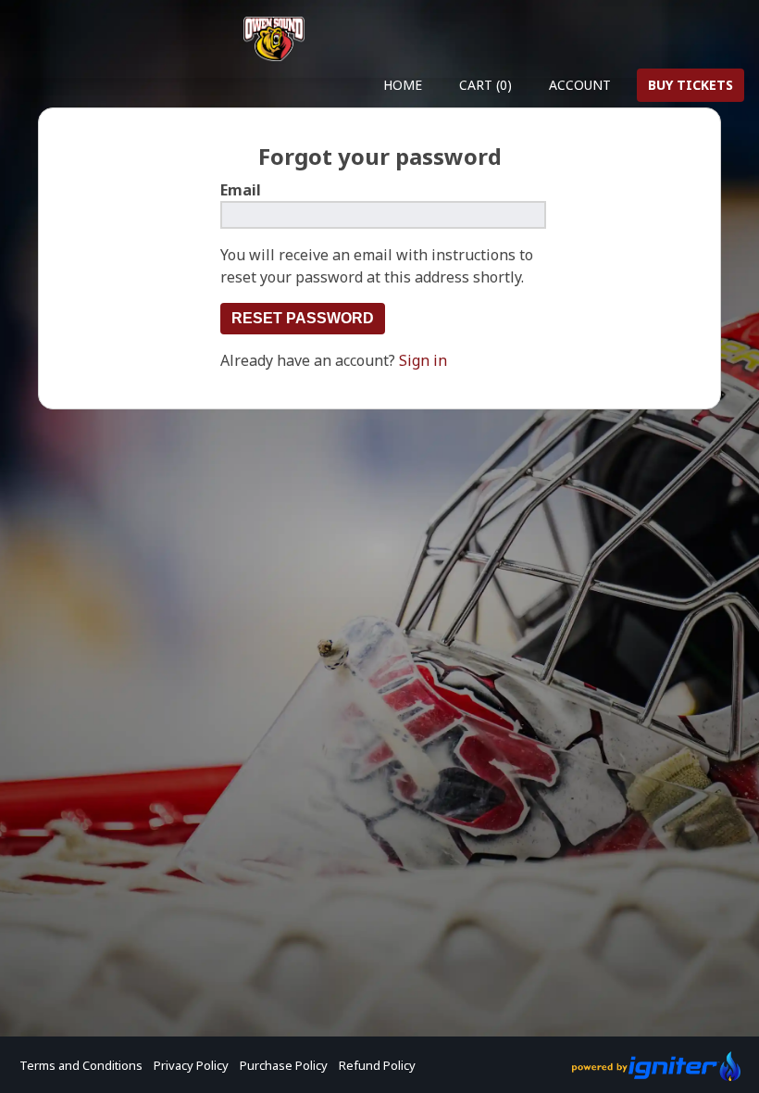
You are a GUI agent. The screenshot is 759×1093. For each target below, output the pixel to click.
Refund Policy (377, 1065)
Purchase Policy (284, 1065)
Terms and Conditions (81, 1065)
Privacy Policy (191, 1065)
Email (240, 190)
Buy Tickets (690, 85)
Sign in (423, 360)
